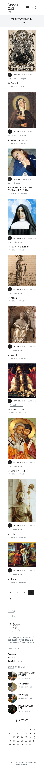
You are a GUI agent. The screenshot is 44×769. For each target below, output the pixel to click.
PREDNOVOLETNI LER (26, 707)
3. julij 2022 (32, 570)
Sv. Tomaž (12, 579)
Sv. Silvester (23, 684)
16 (30, 737)
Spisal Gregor (20, 79)
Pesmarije (15, 179)
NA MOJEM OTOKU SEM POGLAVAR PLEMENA (20, 189)
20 (18, 741)
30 (30, 744)
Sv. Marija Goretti (16, 409)
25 (10, 744)
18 (10, 741)
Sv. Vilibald (13, 355)
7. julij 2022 (32, 346)
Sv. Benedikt (14, 83)
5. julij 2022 (32, 462)
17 (34, 737)
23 (30, 741)
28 (22, 744)
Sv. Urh (11, 534)
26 (14, 744)
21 (22, 741)
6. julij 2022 (32, 401)
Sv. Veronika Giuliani (18, 140)
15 (26, 737)
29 (26, 744)
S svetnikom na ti (17, 75)
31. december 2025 (25, 678)
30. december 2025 (25, 698)
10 (34, 733)
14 (22, 737)
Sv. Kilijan (12, 297)
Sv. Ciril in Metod (16, 470)
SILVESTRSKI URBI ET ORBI (26, 674)
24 (34, 741)
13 (18, 737)
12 (14, 737)
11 (10, 737)
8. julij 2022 (32, 289)
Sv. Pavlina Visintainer (18, 246)
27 (18, 744)
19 (14, 741)
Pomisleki (12, 657)
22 (26, 741)
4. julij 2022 (32, 525)
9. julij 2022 (26, 179)
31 (34, 744)
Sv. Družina (23, 695)
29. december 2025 (25, 711)
